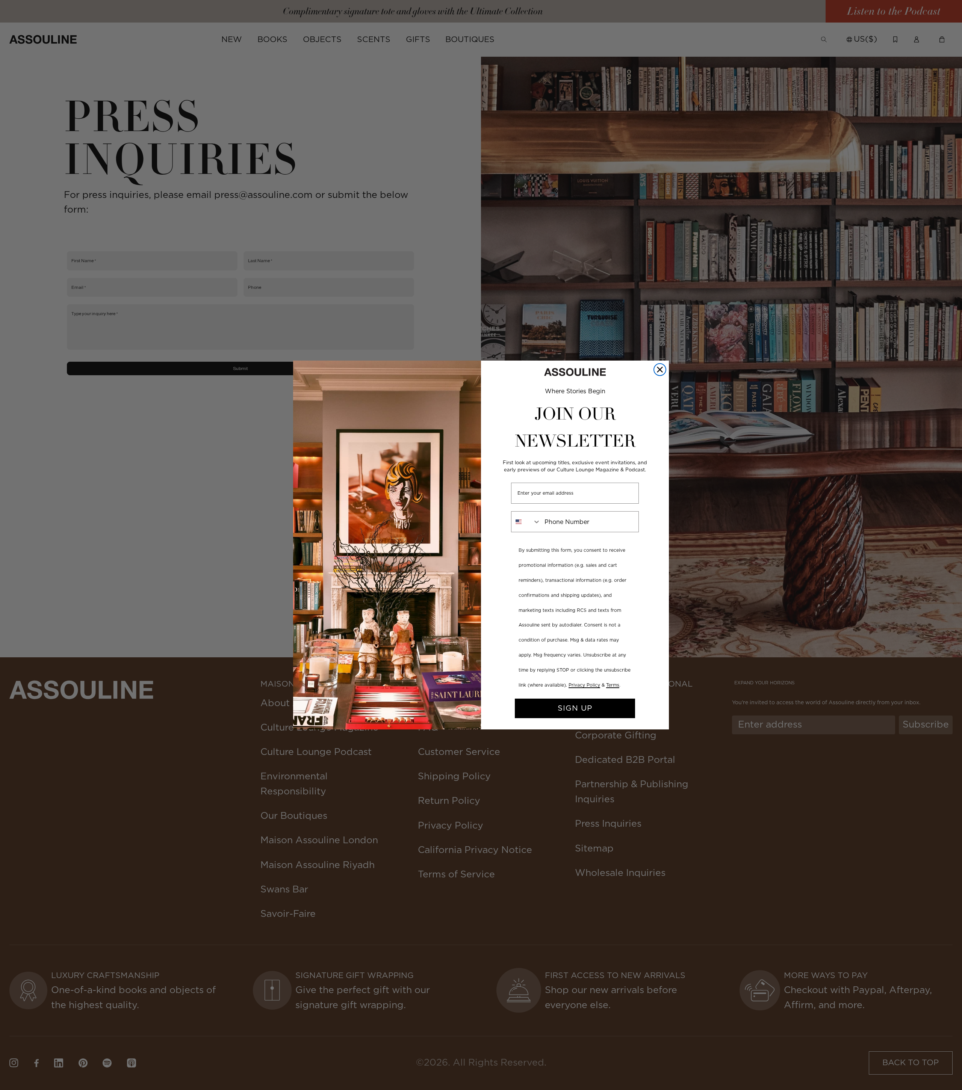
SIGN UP (575, 708)
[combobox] (526, 522)
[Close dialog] (660, 370)
